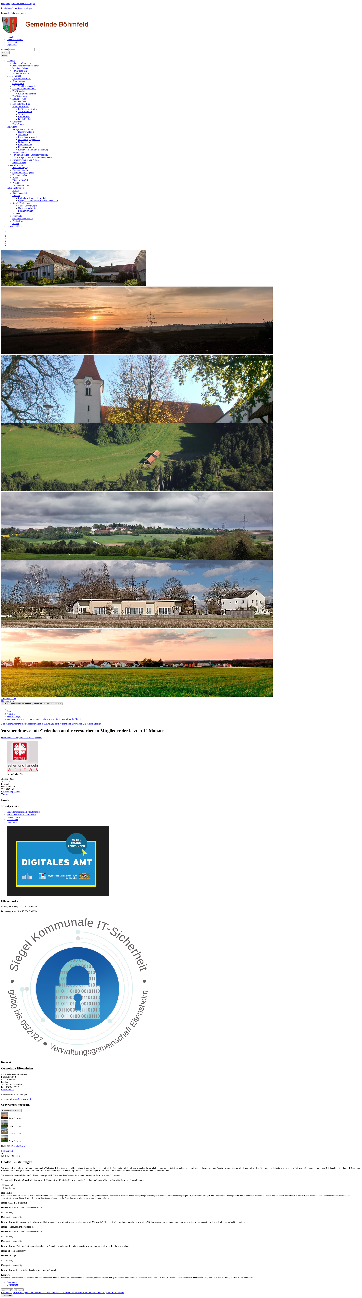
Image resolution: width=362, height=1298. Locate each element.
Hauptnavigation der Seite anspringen (18, 3)
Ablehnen (18, 1290)
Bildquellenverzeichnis (11, 1110)
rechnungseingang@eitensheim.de (16, 1099)
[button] (11, 60)
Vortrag (4, 794)
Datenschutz (12, 819)
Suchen (4, 49)
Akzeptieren (7, 1290)
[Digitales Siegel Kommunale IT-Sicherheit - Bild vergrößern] (79, 1056)
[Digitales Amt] (58, 895)
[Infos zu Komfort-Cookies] (14, 1188)
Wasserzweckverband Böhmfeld (21, 814)
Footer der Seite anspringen (13, 13)
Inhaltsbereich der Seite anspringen (16, 8)
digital (20, 1146)
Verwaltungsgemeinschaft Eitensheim (23, 812)
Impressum (12, 822)
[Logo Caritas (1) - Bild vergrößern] (22, 771)
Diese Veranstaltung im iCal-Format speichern (21, 737)
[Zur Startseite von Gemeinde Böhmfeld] (45, 32)
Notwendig (10, 1185)
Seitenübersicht (13, 817)
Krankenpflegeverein (10, 791)
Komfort (8, 1188)
